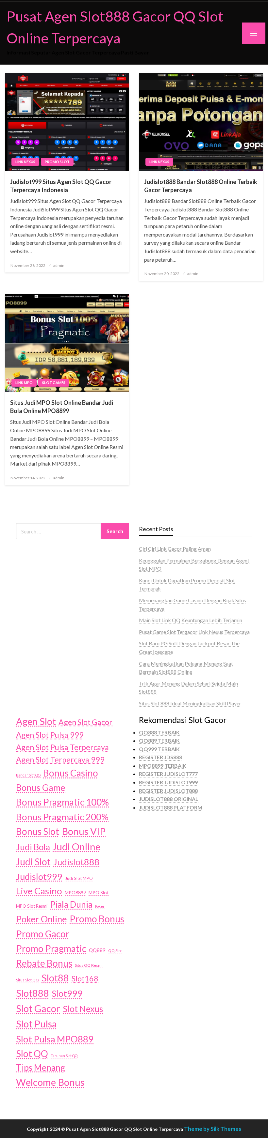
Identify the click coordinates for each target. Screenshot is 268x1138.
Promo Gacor (42, 933)
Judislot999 (39, 876)
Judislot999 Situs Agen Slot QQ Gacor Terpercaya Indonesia (60, 185)
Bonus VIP (84, 831)
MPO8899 (75, 892)
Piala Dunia (71, 904)
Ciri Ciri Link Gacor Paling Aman (175, 549)
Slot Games (53, 382)
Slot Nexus (83, 1009)
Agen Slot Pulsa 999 (50, 734)
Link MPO (24, 382)
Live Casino (39, 890)
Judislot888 (76, 861)
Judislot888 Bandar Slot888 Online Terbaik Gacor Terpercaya (200, 185)
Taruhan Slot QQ (64, 1055)
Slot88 (55, 977)
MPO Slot (99, 892)
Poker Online (41, 919)
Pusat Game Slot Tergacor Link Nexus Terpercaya (194, 632)
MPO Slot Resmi (31, 906)
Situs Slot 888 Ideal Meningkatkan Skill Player (190, 703)
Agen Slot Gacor (85, 722)
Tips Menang (40, 1067)
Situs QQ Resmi (89, 965)
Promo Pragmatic (51, 948)
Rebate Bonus (44, 963)
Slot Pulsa (36, 1023)
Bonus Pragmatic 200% (62, 816)
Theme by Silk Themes (212, 1128)
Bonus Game (40, 787)
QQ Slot (115, 950)
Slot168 (85, 978)
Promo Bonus (97, 918)
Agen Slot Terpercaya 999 (60, 759)
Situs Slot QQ (27, 979)
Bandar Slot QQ (28, 775)
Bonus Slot (37, 831)
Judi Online (76, 846)
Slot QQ (32, 1053)
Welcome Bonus (50, 1082)
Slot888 (32, 993)
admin (58, 265)
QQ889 (97, 950)
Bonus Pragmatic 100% (62, 801)
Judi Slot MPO (79, 878)
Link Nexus (25, 162)
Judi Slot (33, 861)
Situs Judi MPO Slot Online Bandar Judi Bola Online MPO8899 (61, 406)
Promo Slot (57, 162)
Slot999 (67, 993)
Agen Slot (36, 721)
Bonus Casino (70, 772)
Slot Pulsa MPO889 (54, 1038)
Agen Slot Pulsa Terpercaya (62, 747)
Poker (100, 906)
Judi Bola (33, 847)
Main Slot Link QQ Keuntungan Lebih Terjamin (190, 620)
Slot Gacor (38, 1008)
